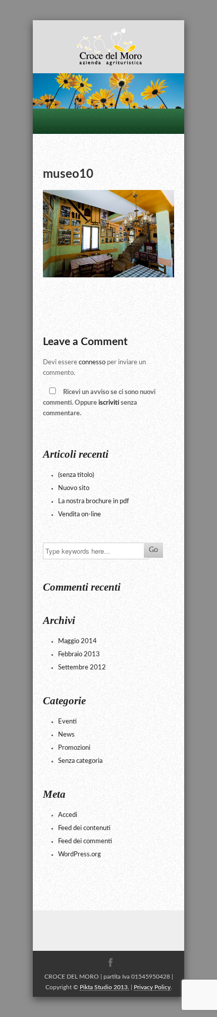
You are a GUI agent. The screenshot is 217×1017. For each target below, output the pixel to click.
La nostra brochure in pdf (93, 501)
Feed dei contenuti (84, 828)
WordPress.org (79, 854)
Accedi (67, 815)
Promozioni (74, 748)
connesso (92, 362)
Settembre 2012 (82, 667)
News (66, 735)
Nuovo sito (73, 488)
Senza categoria (80, 761)
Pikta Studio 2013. (104, 987)
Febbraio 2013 (79, 654)
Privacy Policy (152, 987)
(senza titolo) (76, 475)
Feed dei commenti (85, 841)
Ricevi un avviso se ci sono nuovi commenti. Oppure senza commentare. (99, 403)
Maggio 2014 (77, 641)
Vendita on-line (79, 514)
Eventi (67, 721)
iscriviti (108, 403)
